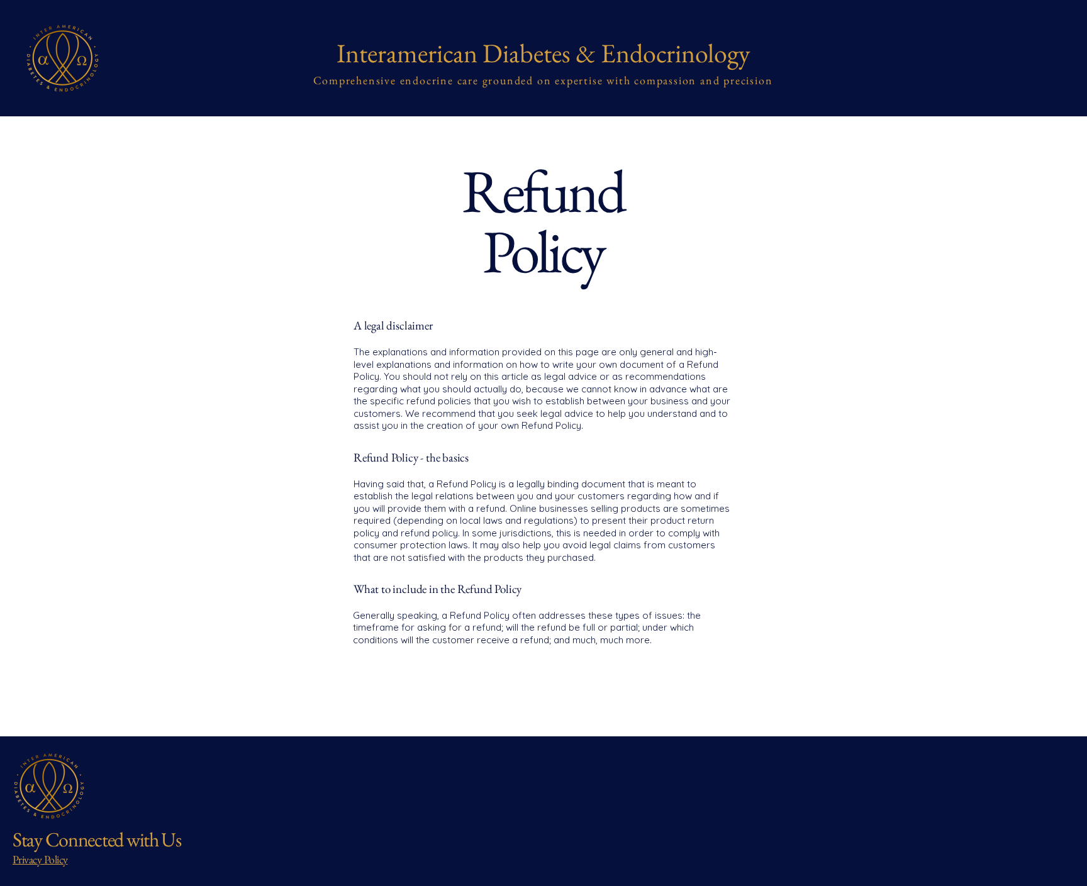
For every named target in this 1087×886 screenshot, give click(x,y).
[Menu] (1050, 25)
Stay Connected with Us (97, 839)
